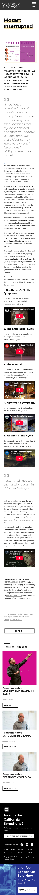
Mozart (25, 614)
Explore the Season (24, 890)
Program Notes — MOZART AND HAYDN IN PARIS (18, 691)
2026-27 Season (10, 614)
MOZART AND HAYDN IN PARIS (15, 582)
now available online (14, 595)
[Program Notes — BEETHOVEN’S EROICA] (19, 761)
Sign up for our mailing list (18, 836)
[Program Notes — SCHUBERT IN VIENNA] (19, 720)
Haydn (19, 614)
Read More (8, 705)
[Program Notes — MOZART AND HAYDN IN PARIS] (19, 668)
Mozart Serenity (16, 619)
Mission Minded (9, 859)
